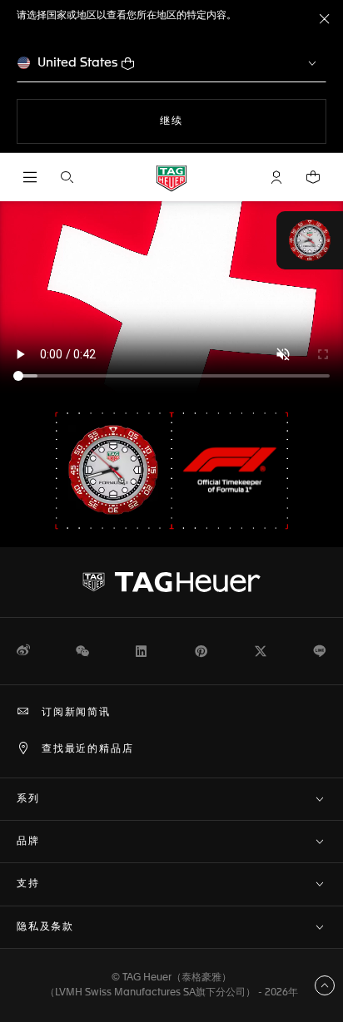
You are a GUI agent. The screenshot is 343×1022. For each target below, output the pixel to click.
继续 (205, 121)
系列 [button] (28, 799)
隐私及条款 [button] (45, 927)
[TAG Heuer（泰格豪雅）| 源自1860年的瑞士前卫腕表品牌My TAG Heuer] (171, 582)
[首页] (171, 177)
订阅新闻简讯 (76, 713)
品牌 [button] (28, 842)
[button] (276, 177)
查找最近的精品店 (87, 749)
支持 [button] (28, 884)
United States (78, 63)
